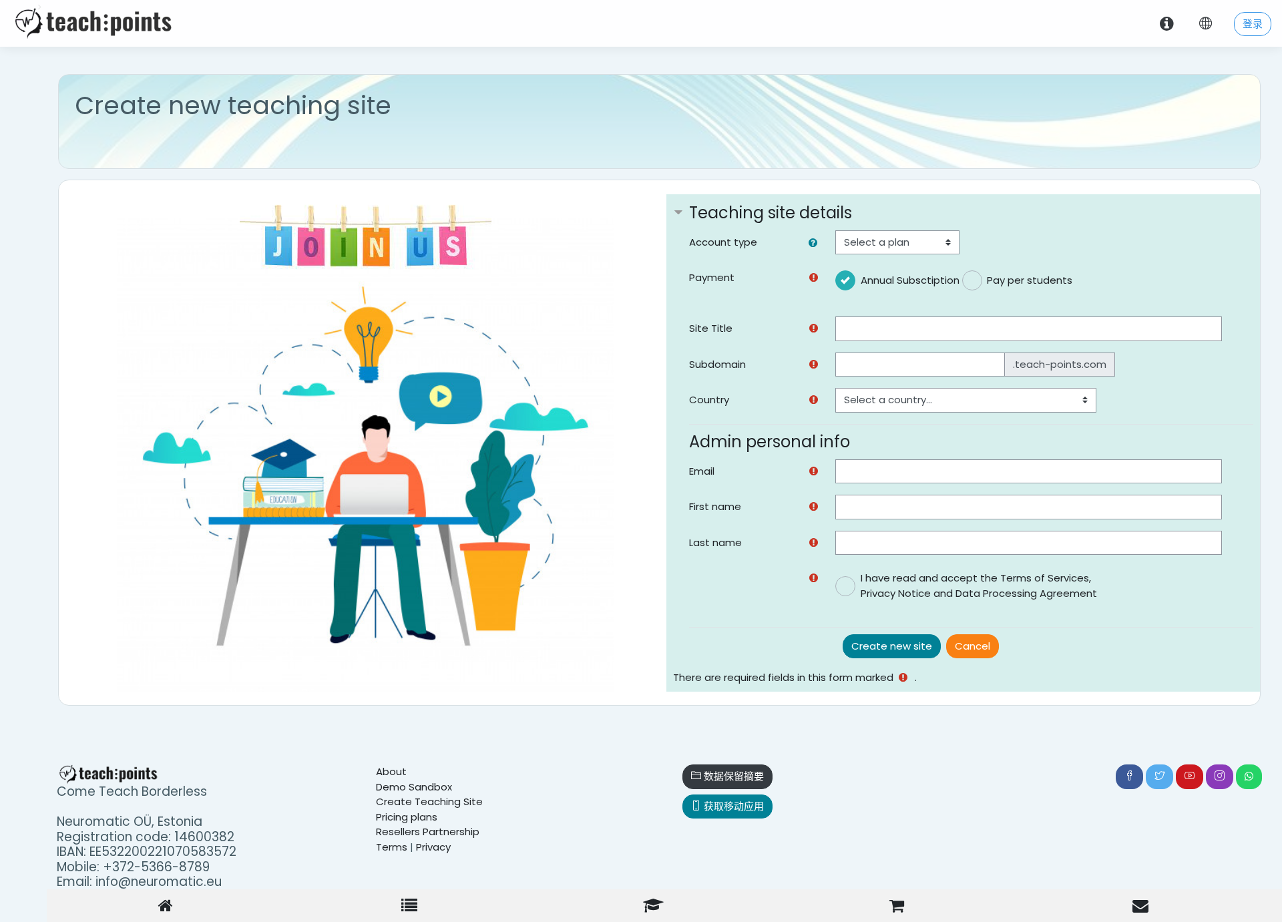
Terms (391, 847)
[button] (815, 243)
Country (709, 400)
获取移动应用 (732, 806)
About (391, 771)
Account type (723, 242)
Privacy (433, 847)
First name (715, 506)
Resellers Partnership (427, 832)
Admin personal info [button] (769, 442)
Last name (715, 542)
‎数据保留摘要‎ (732, 776)
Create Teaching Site (429, 801)
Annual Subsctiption (910, 280)
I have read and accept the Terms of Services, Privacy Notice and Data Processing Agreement (979, 585)
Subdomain (717, 364)
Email (701, 471)
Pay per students (1029, 280)
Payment (711, 277)
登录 (1253, 24)
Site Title (710, 328)
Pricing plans (406, 817)
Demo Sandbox (414, 787)
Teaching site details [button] (770, 213)
